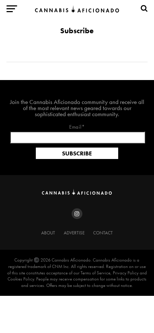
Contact (103, 233)
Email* (77, 127)
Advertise (74, 233)
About (48, 233)
